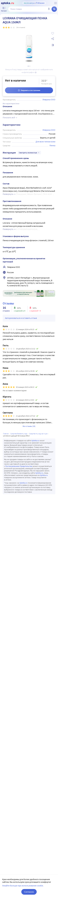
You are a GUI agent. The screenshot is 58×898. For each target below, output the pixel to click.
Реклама (51, 292)
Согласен (29, 891)
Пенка (52, 145)
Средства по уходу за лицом (38, 434)
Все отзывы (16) (29, 426)
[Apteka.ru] (7, 3)
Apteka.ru (35, 440)
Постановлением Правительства (18, 466)
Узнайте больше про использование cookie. (23, 885)
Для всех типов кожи (45, 141)
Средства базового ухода (18, 434)
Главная (6, 434)
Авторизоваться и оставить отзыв (21, 318)
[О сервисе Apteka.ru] (55, 3)
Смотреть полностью (28, 152)
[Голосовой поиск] (49, 9)
